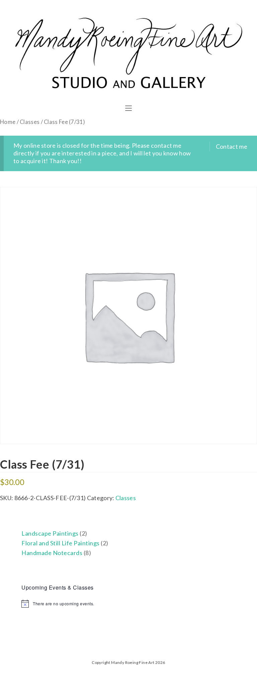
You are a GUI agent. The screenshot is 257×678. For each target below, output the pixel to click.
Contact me (231, 146)
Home (7, 122)
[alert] (128, 604)
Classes (29, 122)
